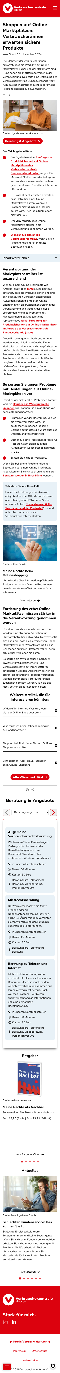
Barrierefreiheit (30, 1360)
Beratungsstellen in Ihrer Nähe (22, 475)
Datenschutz (39, 1351)
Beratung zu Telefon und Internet (27, 966)
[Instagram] (5, 1322)
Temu (30, 289)
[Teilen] (9, 95)
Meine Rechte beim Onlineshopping (18, 573)
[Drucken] (4, 95)
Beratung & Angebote (20, 141)
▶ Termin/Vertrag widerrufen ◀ (30, 1342)
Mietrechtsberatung (23, 900)
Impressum (19, 1351)
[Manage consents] (53, 1366)
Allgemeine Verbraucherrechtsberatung (30, 834)
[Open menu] (7, 1367)
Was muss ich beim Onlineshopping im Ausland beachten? (26, 728)
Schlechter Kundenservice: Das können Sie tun (27, 1224)
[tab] (22, 1161)
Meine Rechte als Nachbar (23, 1107)
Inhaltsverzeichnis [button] (16, 258)
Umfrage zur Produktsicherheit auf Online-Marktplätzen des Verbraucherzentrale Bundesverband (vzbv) (31, 165)
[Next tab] (53, 812)
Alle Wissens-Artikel (28, 777)
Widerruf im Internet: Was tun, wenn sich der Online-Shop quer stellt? (25, 710)
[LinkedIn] (14, 1322)
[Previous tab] (6, 812)
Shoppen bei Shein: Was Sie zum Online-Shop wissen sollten (27, 745)
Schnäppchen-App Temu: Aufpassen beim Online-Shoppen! (24, 763)
